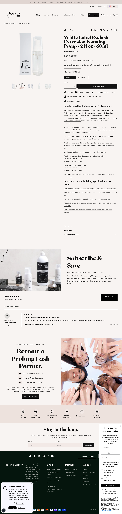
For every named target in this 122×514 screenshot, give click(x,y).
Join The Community (89, 485)
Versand (67, 60)
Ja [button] (45, 324)
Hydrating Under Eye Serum (53, 482)
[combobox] (112, 6)
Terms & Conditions (89, 472)
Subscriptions (94, 15)
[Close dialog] (120, 426)
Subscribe (88, 445)
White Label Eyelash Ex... (23, 23)
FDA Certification (70, 475)
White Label (12, 23)
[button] (38, 15)
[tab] (11, 306)
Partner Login (106, 15)
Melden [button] (48, 324)
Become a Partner (71, 469)
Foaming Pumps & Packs (53, 473)
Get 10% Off (110, 485)
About (85, 469)
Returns (85, 478)
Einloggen (101, 6)
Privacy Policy (104, 510)
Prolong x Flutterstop (54, 477)
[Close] (31, 484)
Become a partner (30, 396)
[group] (13, 296)
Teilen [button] (52, 324)
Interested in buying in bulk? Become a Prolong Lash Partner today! (87, 65)
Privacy (85, 475)
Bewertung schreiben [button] (109, 297)
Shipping (86, 481)
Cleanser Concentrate (54, 469)
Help (92, 6)
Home (6, 23)
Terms (110, 510)
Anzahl (66, 83)
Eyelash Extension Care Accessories (54, 490)
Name (30, 441)
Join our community (87, 456)
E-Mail (57, 441)
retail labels (87, 174)
